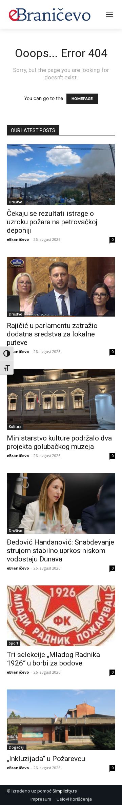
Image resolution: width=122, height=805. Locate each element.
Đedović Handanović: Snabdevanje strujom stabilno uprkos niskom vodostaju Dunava (60, 550)
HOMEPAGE (82, 98)
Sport (13, 643)
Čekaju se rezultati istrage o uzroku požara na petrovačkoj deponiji (52, 221)
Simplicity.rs (65, 791)
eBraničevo (18, 239)
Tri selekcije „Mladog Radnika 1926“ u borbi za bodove (53, 659)
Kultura (15, 426)
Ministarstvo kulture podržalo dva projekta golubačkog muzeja (59, 442)
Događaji (16, 747)
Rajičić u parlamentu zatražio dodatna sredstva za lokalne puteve (52, 334)
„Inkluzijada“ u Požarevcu (46, 759)
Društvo (15, 202)
